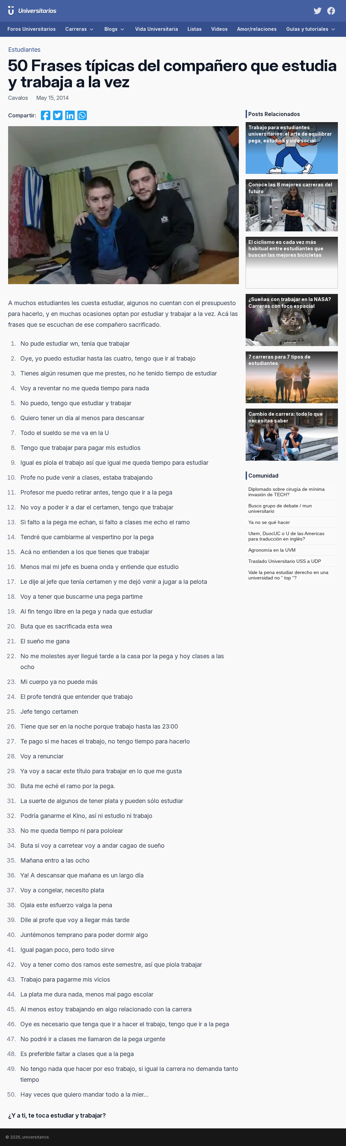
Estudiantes (24, 49)
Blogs (111, 29)
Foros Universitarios (31, 29)
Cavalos (18, 97)
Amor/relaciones (257, 29)
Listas (195, 29)
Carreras (76, 29)
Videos (219, 29)
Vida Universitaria (156, 29)
